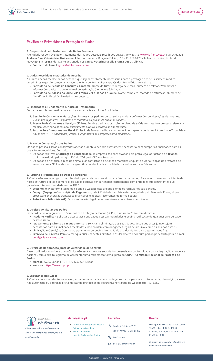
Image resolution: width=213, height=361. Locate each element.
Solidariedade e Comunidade (80, 9)
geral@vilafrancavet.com (73, 65)
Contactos (104, 9)
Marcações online (122, 9)
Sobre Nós (55, 9)
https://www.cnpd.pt (57, 265)
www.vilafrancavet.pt (152, 54)
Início (44, 9)
